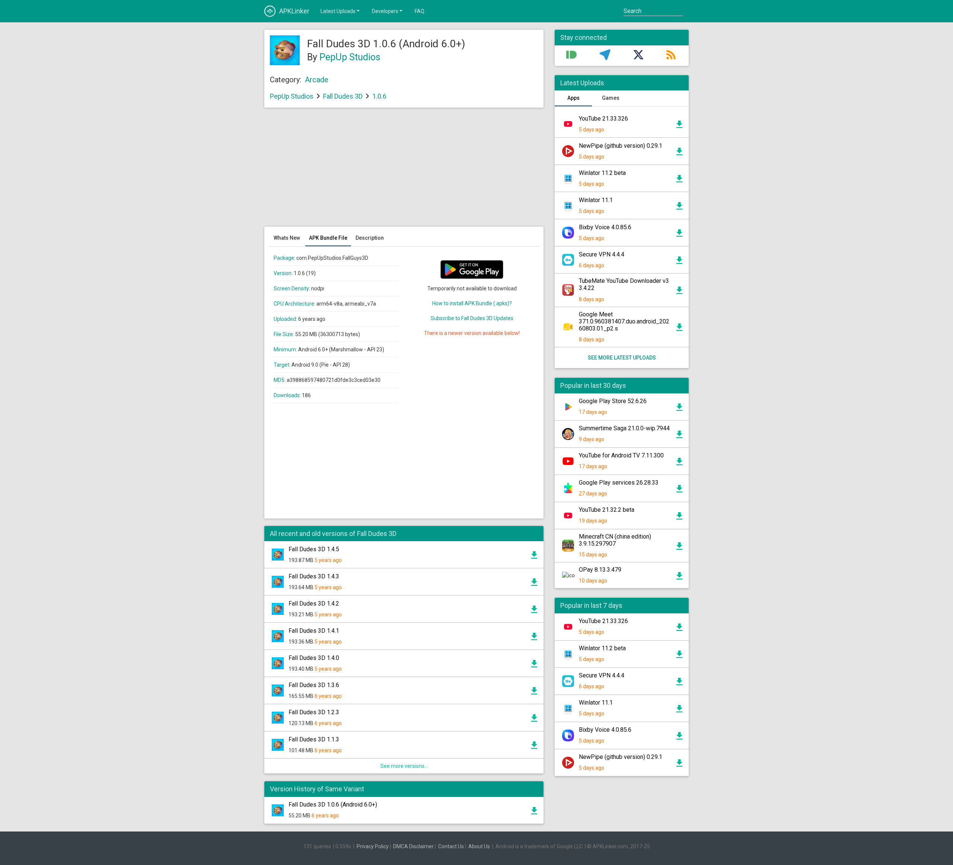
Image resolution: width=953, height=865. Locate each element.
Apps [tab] (573, 98)
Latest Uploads (338, 11)
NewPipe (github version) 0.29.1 (620, 145)
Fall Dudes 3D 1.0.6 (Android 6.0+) (333, 804)
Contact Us (451, 846)
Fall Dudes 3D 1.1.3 (314, 739)
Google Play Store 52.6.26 (613, 401)
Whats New (287, 238)
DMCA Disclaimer (413, 846)
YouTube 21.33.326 (603, 118)
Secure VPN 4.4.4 (601, 254)
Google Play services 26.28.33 (619, 482)
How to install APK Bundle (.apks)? (472, 303)
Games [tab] (610, 98)
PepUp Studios (349, 57)
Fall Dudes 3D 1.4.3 (314, 576)
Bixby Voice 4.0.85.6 (605, 227)
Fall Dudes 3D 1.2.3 (314, 712)
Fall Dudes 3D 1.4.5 (314, 549)
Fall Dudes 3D (343, 96)
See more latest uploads (622, 358)
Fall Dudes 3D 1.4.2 (314, 603)
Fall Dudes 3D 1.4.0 (314, 657)
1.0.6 (379, 96)
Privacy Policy (373, 846)
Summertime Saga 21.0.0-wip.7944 (624, 428)
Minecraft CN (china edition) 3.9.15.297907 (615, 540)
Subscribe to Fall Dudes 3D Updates (472, 318)
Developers (385, 11)
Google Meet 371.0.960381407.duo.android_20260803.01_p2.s (624, 321)
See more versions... (404, 766)
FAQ (419, 11)
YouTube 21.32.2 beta (606, 509)
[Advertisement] (404, 171)
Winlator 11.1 (596, 200)
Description (370, 238)
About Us (479, 846)
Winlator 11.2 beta (602, 172)
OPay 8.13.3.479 (600, 569)
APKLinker (294, 11)
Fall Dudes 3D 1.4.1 (314, 630)
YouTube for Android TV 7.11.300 (621, 455)
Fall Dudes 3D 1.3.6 (314, 685)
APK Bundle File (328, 238)
